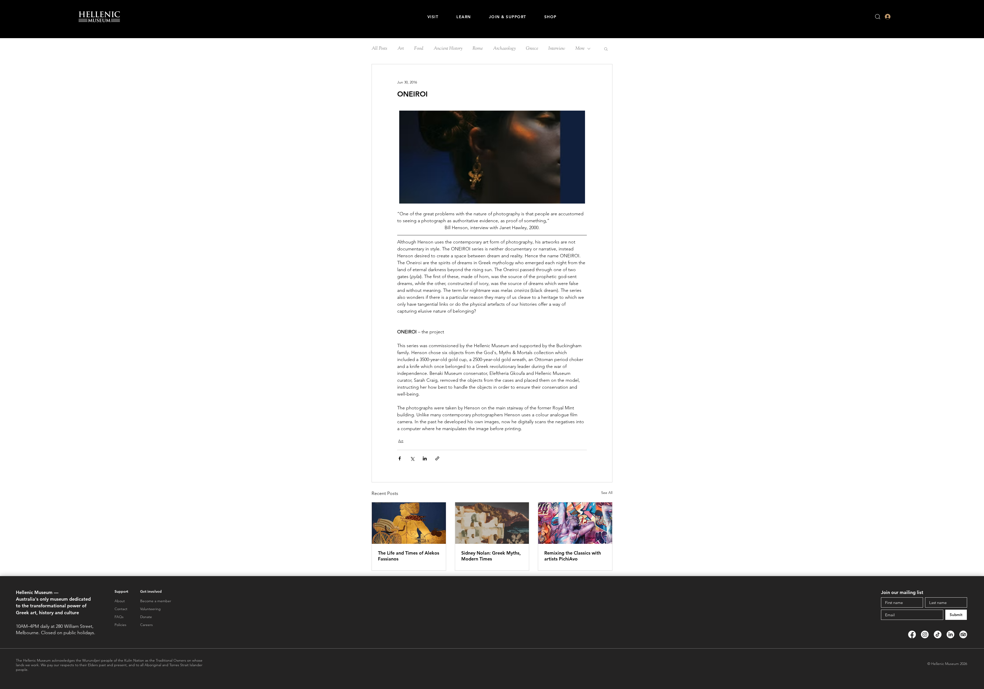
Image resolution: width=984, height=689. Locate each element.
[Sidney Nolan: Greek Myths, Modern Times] (492, 523)
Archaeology (504, 48)
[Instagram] (925, 634)
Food (418, 48)
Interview (556, 48)
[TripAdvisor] (963, 634)
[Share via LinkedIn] (424, 458)
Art (400, 48)
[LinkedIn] (950, 634)
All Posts (379, 48)
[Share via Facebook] (399, 458)
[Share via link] (437, 458)
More (580, 48)
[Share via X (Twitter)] (412, 458)
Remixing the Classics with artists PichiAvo (572, 556)
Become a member (155, 601)
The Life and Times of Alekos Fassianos (408, 556)
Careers (146, 624)
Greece (532, 48)
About (120, 601)
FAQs (119, 616)
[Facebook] (912, 634)
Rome (478, 48)
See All (606, 492)
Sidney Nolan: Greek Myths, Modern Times (491, 556)
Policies (120, 624)
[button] (433, 16)
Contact (121, 609)
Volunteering (150, 609)
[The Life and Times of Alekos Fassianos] (409, 523)
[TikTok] (937, 634)
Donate (146, 616)
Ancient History (448, 48)
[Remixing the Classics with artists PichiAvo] (575, 523)
